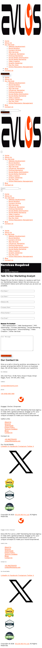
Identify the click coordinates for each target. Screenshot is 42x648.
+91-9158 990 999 (7, 394)
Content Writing (15, 50)
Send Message (6, 355)
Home (7, 41)
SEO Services (13, 52)
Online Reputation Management (21, 67)
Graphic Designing (15, 63)
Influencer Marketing (17, 54)
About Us (8, 43)
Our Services (9, 45)
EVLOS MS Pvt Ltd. (22, 515)
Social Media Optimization (18, 57)
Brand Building (14, 48)
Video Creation (14, 61)
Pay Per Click (13, 65)
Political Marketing (16, 56)
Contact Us (9, 70)
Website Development (17, 46)
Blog (6, 69)
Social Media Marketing (17, 59)
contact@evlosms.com (9, 386)
